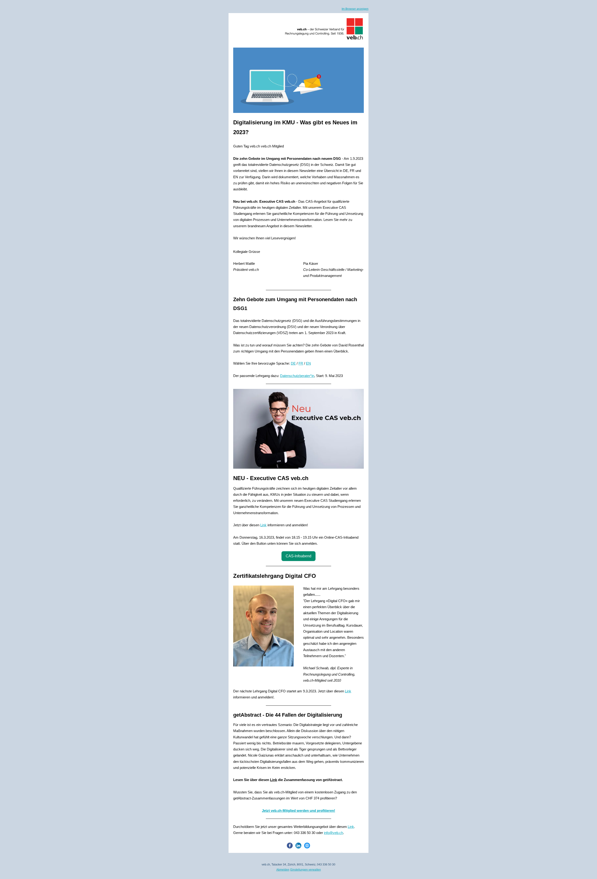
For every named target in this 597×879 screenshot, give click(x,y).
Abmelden (282, 869)
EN (308, 363)
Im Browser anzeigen (355, 8)
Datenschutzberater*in (297, 376)
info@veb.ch (333, 833)
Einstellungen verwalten (305, 869)
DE (293, 363)
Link (263, 525)
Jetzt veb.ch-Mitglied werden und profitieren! (298, 811)
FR (300, 363)
